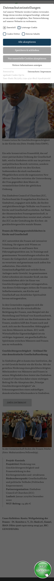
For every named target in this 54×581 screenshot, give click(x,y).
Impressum (45, 71)
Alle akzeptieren (27, 42)
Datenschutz (33, 71)
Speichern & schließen (27, 50)
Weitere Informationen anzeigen (27, 65)
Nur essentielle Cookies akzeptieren (27, 58)
